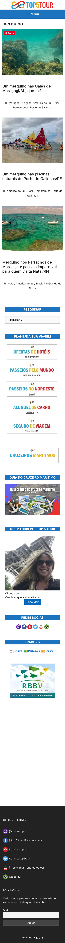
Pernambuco (21, 107)
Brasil (56, 102)
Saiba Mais (32, 601)
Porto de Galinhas (41, 107)
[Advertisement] (28, 753)
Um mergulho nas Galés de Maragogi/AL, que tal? (26, 88)
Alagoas (26, 102)
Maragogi (14, 102)
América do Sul (42, 102)
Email (5, 910)
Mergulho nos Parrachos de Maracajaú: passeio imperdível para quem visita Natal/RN (29, 267)
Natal (11, 283)
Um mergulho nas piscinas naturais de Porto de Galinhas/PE (32, 176)
